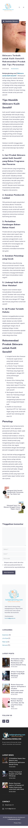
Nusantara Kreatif (14, 819)
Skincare (15, 21)
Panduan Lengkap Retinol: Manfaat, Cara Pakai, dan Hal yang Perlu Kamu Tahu (17, 703)
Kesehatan (8, 21)
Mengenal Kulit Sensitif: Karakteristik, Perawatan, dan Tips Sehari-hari (15, 492)
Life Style (5, 638)
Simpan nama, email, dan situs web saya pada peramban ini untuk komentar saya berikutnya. (14, 565)
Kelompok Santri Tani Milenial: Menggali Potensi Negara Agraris (12, 507)
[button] (19, 7)
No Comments (15, 68)
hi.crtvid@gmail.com (10, 618)
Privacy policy (17, 823)
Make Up (4, 642)
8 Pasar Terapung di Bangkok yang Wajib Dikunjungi (17, 674)
